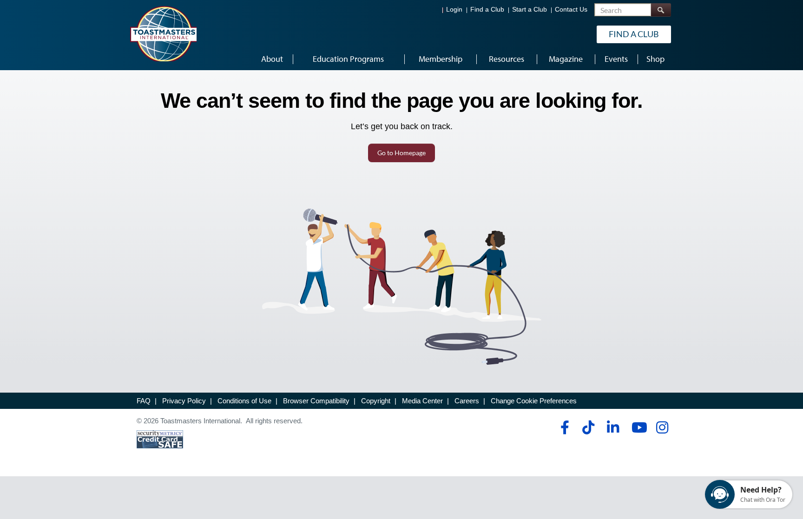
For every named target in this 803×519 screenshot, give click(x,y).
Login (454, 9)
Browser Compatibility (316, 401)
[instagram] (662, 427)
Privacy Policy (184, 401)
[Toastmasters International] (163, 33)
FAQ (144, 401)
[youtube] (637, 427)
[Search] (661, 10)
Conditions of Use (244, 401)
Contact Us (571, 9)
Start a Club (529, 9)
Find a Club (487, 9)
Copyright (375, 401)
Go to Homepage (401, 153)
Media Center (422, 401)
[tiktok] (588, 427)
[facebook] (563, 427)
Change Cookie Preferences (534, 401)
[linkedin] (612, 427)
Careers (466, 401)
